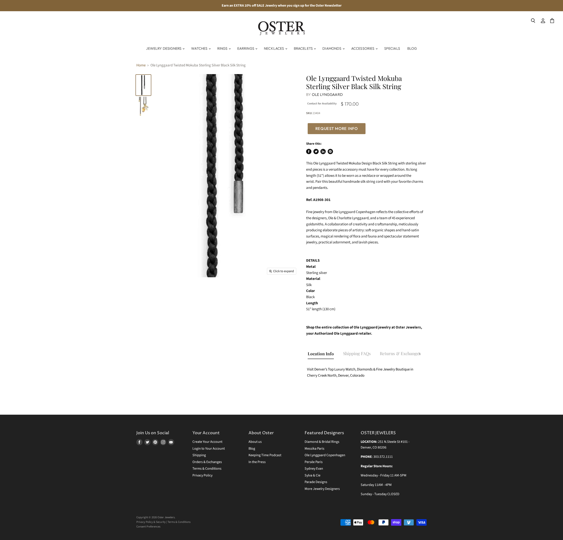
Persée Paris (314, 462)
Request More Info (336, 128)
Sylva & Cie (312, 475)
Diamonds (332, 48)
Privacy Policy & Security (151, 522)
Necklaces (274, 48)
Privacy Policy (202, 475)
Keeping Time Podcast (265, 455)
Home (141, 65)
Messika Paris (314, 448)
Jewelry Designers (164, 48)
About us (255, 441)
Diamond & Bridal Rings (322, 441)
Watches (199, 48)
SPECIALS (392, 48)
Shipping (199, 455)
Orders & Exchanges (207, 462)
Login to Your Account (208, 448)
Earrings (246, 48)
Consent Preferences (148, 527)
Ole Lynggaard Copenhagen (325, 455)
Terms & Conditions (206, 468)
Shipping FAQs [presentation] (357, 353)
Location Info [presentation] (321, 353)
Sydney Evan (314, 468)
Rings (222, 48)
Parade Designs (316, 482)
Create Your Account (207, 441)
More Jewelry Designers (322, 488)
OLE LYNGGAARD (327, 94)
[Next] (419, 354)
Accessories (363, 48)
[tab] (323, 354)
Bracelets (304, 48)
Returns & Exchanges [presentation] (400, 353)
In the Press (257, 462)
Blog (412, 48)
